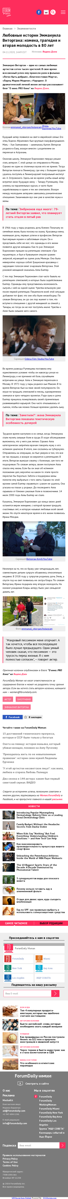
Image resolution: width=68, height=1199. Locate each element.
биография (24, 699)
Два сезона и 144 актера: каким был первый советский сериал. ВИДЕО (31, 780)
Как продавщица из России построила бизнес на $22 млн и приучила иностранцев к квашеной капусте (42, 1039)
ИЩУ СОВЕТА (43, 978)
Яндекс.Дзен (50, 51)
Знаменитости (26, 28)
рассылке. (57, 799)
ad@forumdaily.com (14, 1110)
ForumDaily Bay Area (50, 1116)
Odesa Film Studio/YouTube (39, 359)
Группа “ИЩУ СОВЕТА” (51, 1128)
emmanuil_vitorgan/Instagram (26, 127)
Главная (7, 28)
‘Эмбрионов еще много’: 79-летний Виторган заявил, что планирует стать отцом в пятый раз (34, 213)
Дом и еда (25, 1007)
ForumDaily (18, 959)
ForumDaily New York (51, 1112)
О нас (6, 1090)
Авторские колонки (29, 1021)
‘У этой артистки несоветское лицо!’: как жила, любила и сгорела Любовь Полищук (33, 770)
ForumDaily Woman (25, 948)
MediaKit (8, 1100)
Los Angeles (18, 978)
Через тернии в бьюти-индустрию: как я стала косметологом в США (42, 1051)
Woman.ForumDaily (50, 795)
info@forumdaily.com (15, 1123)
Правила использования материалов (24, 1155)
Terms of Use (10, 1162)
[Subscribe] (55, 993)
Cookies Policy (10, 1165)
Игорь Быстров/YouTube (51, 127)
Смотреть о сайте (37, 1083)
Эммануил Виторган (16, 707)
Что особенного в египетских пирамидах (37, 1064)
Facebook (14, 717)
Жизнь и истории (28, 1060)
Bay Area (47, 968)
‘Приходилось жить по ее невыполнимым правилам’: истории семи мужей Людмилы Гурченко (30, 758)
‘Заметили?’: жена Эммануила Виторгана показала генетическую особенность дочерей (33, 419)
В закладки (35, 717)
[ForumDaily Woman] (34, 1076)
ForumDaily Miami (49, 1108)
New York (17, 968)
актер (7, 699)
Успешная (24, 1034)
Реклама (8, 1095)
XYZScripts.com (49, 1198)
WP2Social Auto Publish (21, 1198)
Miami (46, 959)
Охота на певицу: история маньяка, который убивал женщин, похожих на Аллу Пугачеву (31, 745)
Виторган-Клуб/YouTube (39, 559)
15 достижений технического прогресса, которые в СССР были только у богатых (29, 735)
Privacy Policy (10, 1158)
